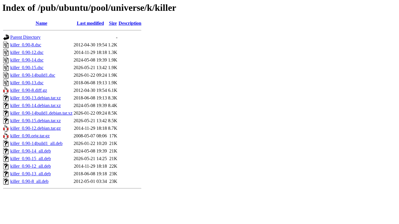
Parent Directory (25, 37)
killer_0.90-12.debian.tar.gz (35, 128)
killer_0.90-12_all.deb (30, 166)
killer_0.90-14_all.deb (30, 150)
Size (113, 23)
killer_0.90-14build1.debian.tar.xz (41, 113)
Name (41, 23)
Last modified (90, 23)
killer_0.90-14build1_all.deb (36, 143)
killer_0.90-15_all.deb (30, 158)
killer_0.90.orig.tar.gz (30, 135)
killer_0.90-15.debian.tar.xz (35, 120)
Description (130, 23)
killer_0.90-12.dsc (27, 52)
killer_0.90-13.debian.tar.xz (35, 97)
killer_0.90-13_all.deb (30, 173)
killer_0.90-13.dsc (27, 82)
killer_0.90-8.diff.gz (28, 90)
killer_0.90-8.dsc (25, 44)
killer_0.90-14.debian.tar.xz (35, 105)
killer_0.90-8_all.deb (29, 181)
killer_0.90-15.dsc (27, 67)
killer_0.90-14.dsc (27, 59)
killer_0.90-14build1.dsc (32, 75)
